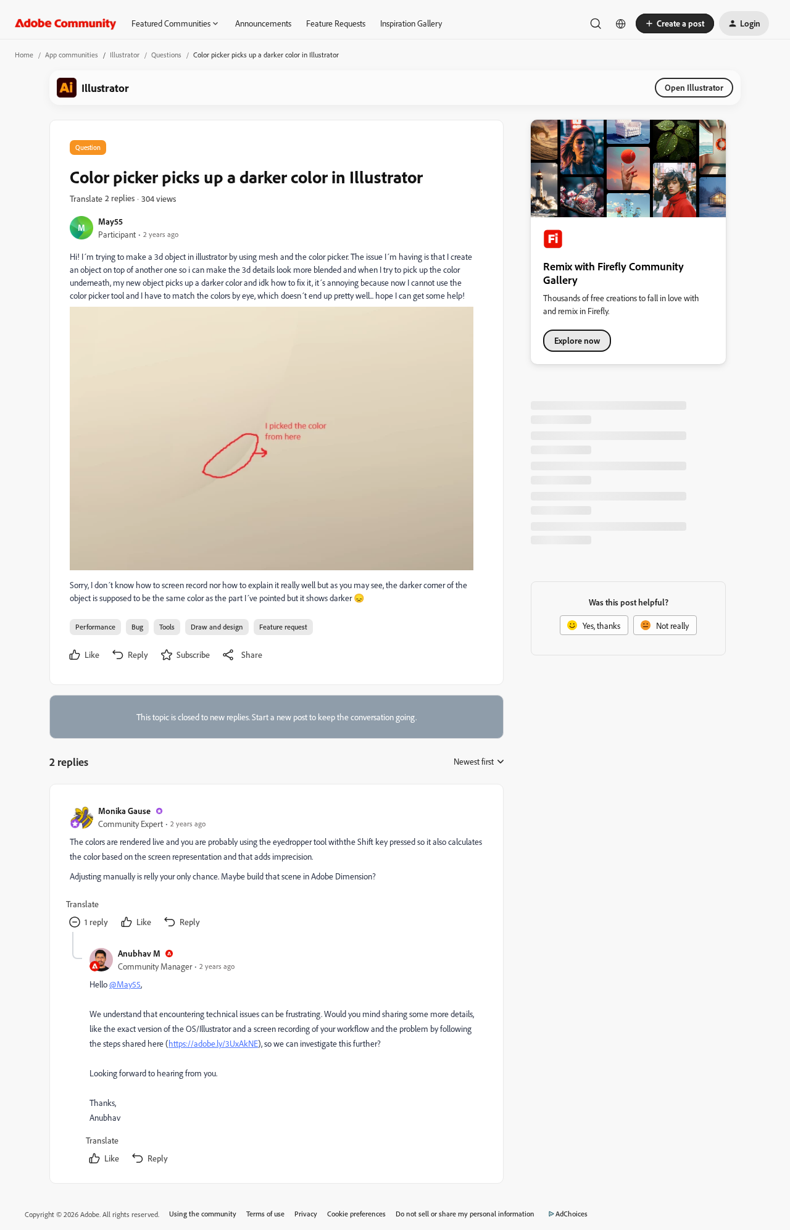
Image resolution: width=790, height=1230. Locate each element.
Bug (137, 626)
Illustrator (124, 54)
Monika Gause (124, 810)
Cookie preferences (356, 1213)
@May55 (125, 984)
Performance (95, 626)
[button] (675, 23)
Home (24, 54)
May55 (110, 221)
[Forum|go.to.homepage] (66, 23)
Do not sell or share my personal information (465, 1213)
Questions (166, 54)
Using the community (202, 1213)
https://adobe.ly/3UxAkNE (213, 1043)
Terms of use (265, 1213)
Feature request (283, 626)
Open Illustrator (694, 87)
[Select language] (621, 23)
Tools (167, 626)
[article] (276, 868)
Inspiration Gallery (411, 23)
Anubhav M (139, 953)
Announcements (263, 23)
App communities (71, 54)
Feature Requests (335, 23)
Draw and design (217, 626)
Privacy (305, 1213)
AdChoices (571, 1213)
